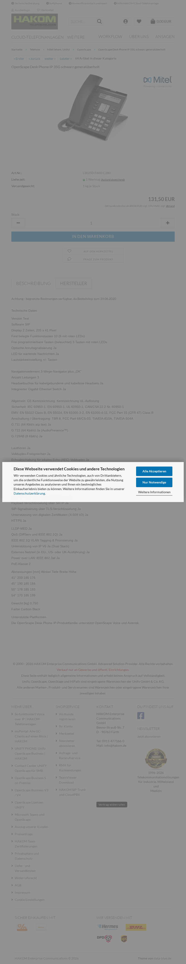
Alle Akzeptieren (154, 471)
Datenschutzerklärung (29, 493)
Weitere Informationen (154, 492)
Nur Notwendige (154, 482)
